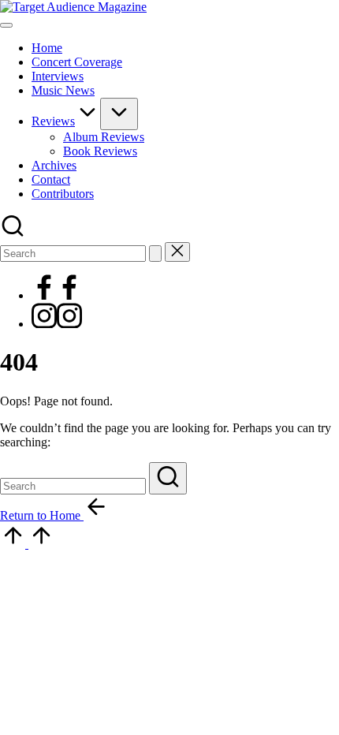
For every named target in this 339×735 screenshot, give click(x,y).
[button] (155, 253)
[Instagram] (57, 323)
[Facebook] (57, 295)
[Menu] (6, 25)
